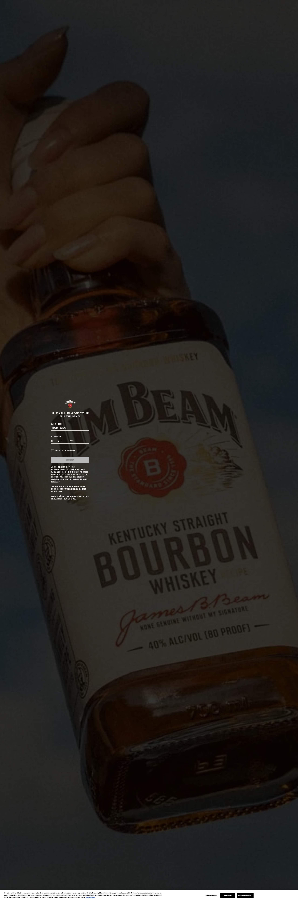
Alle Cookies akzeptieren (245, 895)
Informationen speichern (65, 451)
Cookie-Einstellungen (211, 895)
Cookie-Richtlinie (90, 897)
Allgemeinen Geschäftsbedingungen (72, 477)
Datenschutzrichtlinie (65, 479)
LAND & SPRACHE (56, 424)
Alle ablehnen (228, 895)
